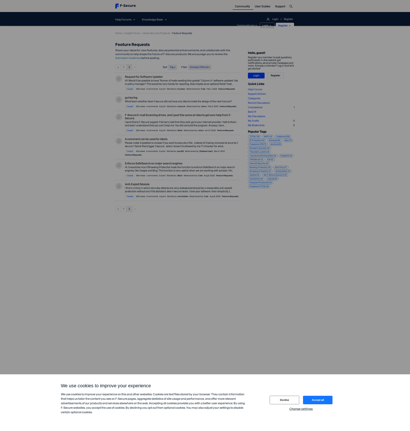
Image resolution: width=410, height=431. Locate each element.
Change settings (301, 409)
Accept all (318, 400)
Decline (284, 400)
